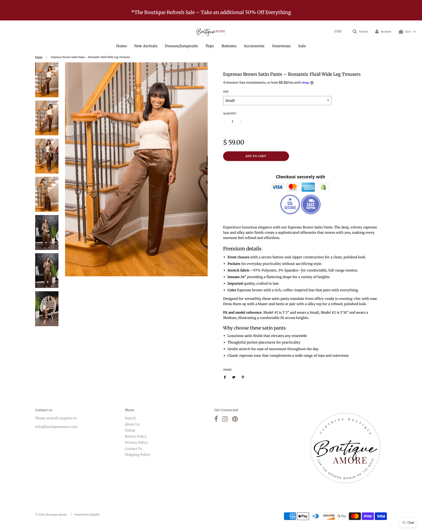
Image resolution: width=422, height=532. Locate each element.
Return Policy (136, 436)
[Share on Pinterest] (243, 377)
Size (226, 91)
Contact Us (133, 449)
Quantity (229, 113)
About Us (132, 424)
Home (121, 46)
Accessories (254, 46)
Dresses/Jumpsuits (181, 46)
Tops (210, 46)
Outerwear (281, 46)
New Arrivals (145, 46)
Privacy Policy (136, 442)
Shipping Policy (137, 454)
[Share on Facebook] (226, 377)
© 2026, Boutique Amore (51, 514)
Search (130, 418)
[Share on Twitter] (234, 377)
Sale (302, 46)
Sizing (130, 430)
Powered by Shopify (87, 514)
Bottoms (229, 46)
